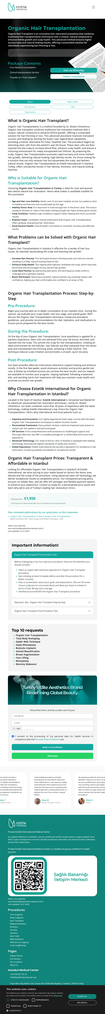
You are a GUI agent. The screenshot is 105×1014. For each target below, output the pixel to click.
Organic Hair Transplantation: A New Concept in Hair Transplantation (40, 516)
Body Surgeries (16, 917)
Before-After (72, 101)
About (30, 101)
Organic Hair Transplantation (30, 154)
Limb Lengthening (18, 945)
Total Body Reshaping (28, 638)
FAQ (73, 107)
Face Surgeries (16, 914)
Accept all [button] (82, 996)
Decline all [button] (82, 1003)
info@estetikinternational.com (23, 977)
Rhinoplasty (22, 660)
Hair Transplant (17, 920)
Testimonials (30, 112)
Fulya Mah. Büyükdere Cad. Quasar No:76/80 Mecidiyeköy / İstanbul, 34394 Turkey (47, 983)
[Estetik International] (17, 7)
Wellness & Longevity (19, 942)
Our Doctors (30, 107)
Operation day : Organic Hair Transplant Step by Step (39, 602)
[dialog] (52, 999)
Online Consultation (74, 76)
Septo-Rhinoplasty (26, 644)
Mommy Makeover (26, 664)
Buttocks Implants (26, 648)
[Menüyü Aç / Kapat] (93, 7)
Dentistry (14, 926)
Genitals (13, 930)
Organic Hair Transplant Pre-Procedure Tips (35, 554)
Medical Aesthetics (18, 923)
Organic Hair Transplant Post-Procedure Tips (36, 611)
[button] (36, 1010)
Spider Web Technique (28, 641)
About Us (14, 965)
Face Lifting (22, 657)
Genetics (14, 933)
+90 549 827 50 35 (18, 974)
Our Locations (16, 962)
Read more (58, 995)
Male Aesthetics (17, 939)
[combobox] (17, 728)
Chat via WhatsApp (73, 70)
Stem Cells (14, 936)
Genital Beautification (28, 651)
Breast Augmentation (27, 654)
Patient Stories (16, 955)
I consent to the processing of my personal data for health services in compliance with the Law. (54, 738)
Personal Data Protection (47, 739)
